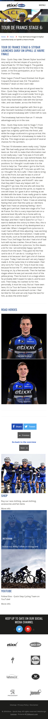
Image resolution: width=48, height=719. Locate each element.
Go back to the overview (24, 442)
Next (22, 448)
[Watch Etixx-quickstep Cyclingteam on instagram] (28, 629)
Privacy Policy (23, 705)
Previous (25, 435)
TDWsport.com (32, 714)
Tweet (32, 426)
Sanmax (13, 714)
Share (19, 426)
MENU (42, 5)
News (12, 37)
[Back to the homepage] (14, 7)
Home (3, 37)
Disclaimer (34, 705)
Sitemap (13, 705)
